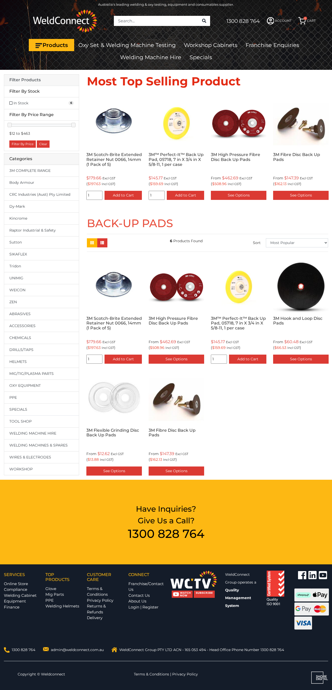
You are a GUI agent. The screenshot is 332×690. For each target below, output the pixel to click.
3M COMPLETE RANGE (30, 170)
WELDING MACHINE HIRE (32, 433)
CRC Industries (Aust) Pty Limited (39, 194)
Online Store (16, 583)
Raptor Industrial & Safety (32, 230)
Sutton (15, 242)
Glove (50, 588)
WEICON (17, 290)
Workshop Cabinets (210, 45)
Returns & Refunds (96, 609)
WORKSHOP (21, 469)
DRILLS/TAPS (21, 349)
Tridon (15, 266)
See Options (239, 195)
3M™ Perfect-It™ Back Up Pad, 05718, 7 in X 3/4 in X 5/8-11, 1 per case (176, 159)
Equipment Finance (15, 604)
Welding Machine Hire (150, 57)
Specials (201, 57)
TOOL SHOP (20, 421)
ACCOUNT (283, 21)
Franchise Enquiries (272, 45)
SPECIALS (18, 409)
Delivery (94, 617)
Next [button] (325, 148)
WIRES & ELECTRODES (30, 457)
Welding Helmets (62, 606)
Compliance (15, 589)
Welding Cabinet (20, 595)
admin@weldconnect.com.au (77, 649)
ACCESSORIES (22, 325)
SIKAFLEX (18, 254)
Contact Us (139, 595)
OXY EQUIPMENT (25, 385)
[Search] (204, 21)
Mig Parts (54, 594)
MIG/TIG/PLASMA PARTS (31, 373)
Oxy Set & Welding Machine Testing (127, 45)
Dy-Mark (17, 206)
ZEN (13, 302)
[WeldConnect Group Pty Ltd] (65, 20)
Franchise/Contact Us (146, 586)
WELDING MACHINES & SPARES (38, 445)
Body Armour (21, 182)
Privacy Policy (100, 600)
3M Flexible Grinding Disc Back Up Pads (112, 433)
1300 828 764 (243, 21)
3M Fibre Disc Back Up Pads (296, 157)
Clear (43, 144)
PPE (13, 397)
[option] (114, 148)
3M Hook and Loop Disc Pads (297, 321)
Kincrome (18, 218)
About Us (137, 601)
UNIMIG (16, 278)
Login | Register (143, 607)
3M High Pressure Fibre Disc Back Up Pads (235, 157)
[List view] (102, 242)
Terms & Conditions (97, 591)
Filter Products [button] (25, 80)
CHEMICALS (20, 337)
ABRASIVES (20, 314)
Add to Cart (123, 195)
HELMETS (18, 361)
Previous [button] (90, 148)
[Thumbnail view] (92, 242)
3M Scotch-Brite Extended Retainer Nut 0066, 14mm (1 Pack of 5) (114, 159)
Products (55, 45)
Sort (257, 242)
